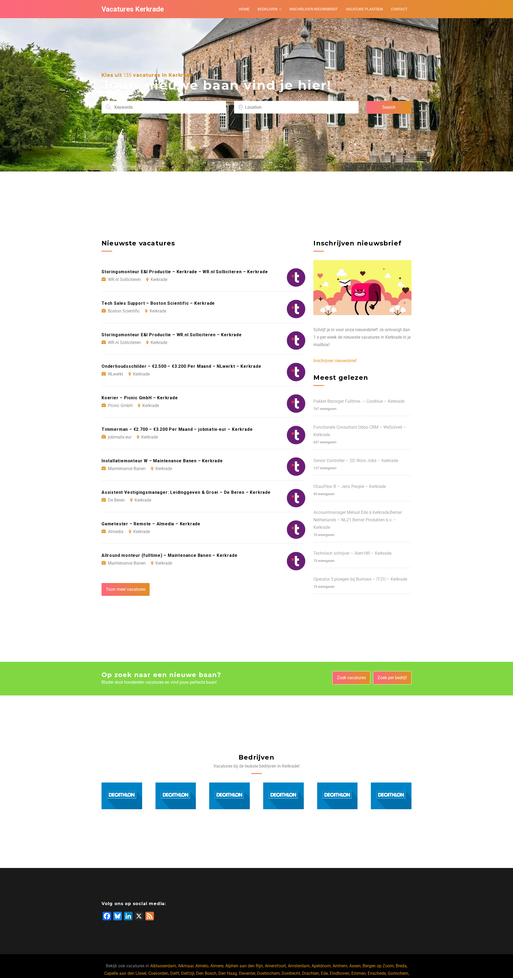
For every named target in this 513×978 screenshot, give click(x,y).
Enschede (377, 973)
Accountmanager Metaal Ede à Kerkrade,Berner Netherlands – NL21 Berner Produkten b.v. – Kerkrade (357, 520)
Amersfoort (275, 965)
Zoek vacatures (351, 677)
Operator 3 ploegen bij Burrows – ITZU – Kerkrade (360, 579)
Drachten (310, 973)
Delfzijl (187, 973)
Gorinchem (398, 973)
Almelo (201, 965)
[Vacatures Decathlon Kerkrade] (122, 796)
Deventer (247, 973)
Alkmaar (185, 965)
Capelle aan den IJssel (125, 973)
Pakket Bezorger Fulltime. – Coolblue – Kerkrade (359, 401)
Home (244, 9)
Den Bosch (206, 973)
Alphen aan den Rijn (244, 965)
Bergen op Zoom (378, 965)
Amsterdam (299, 965)
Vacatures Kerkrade (133, 9)
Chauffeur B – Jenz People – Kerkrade (349, 486)
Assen (355, 965)
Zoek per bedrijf (392, 677)
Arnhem (340, 965)
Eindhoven (339, 973)
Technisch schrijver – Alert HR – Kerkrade (352, 553)
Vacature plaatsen (364, 9)
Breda (401, 965)
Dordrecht (291, 973)
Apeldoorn (321, 965)
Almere (216, 965)
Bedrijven (267, 9)
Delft (174, 973)
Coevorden (158, 973)
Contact (399, 9)
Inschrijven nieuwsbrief (313, 9)
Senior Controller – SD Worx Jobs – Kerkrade (355, 460)
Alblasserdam (163, 965)
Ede (324, 973)
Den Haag (227, 973)
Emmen (358, 973)
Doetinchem (268, 973)
